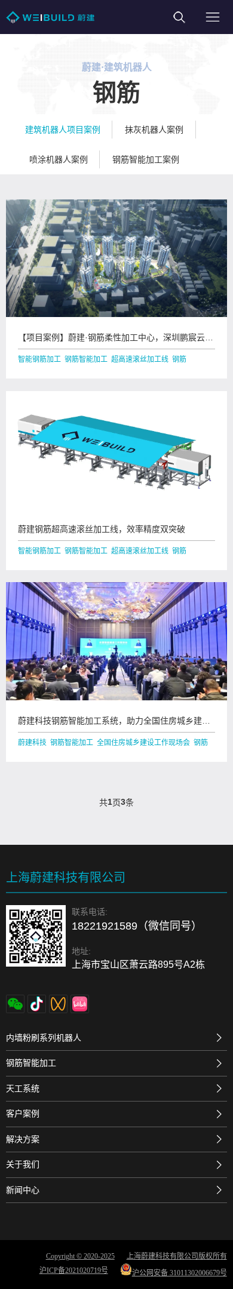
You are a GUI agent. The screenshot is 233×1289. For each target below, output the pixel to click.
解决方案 (22, 1139)
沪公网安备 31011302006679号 (179, 1273)
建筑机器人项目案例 (62, 129)
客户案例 (22, 1113)
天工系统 (22, 1088)
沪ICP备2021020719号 (73, 1270)
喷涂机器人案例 (58, 159)
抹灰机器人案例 (154, 129)
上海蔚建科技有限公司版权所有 (177, 1256)
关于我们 (22, 1164)
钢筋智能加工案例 (145, 159)
